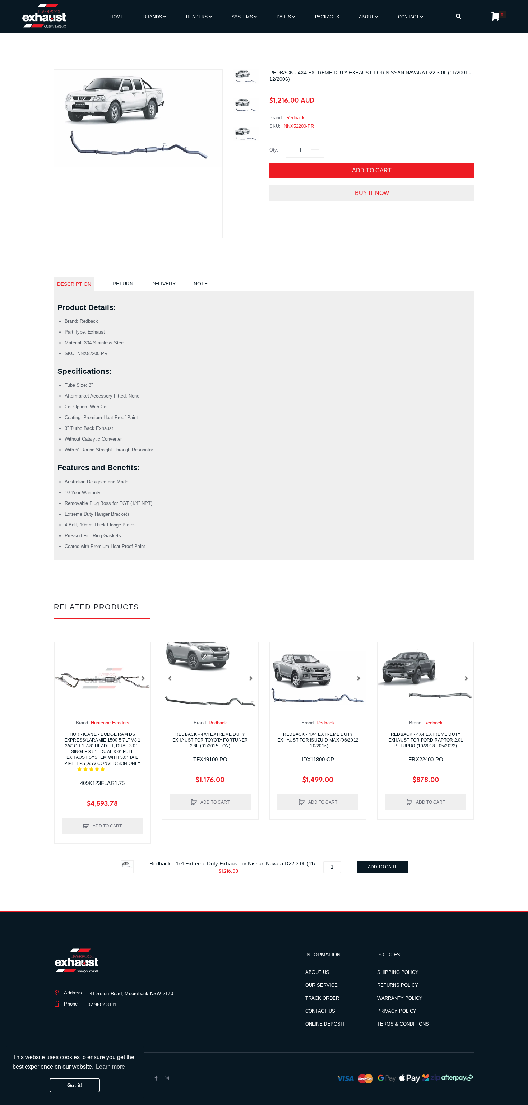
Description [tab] (74, 284)
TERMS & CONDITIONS (403, 1024)
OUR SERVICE (321, 985)
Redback (295, 117)
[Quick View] (63, 665)
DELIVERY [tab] (163, 284)
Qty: (273, 150)
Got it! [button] (75, 1085)
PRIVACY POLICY (396, 1011)
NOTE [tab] (201, 284)
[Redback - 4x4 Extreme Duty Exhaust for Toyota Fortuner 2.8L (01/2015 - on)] (210, 678)
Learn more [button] (110, 1067)
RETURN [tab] (122, 284)
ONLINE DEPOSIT (325, 1024)
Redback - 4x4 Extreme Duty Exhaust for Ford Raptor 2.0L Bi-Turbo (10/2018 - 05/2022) (425, 740)
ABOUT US (317, 972)
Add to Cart (372, 170)
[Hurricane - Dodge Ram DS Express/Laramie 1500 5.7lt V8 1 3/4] (102, 678)
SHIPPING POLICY (397, 972)
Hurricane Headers (110, 722)
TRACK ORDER (322, 998)
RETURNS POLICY (397, 985)
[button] (62, 678)
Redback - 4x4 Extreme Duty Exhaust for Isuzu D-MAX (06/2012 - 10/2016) (317, 740)
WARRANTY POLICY (399, 998)
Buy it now (372, 193)
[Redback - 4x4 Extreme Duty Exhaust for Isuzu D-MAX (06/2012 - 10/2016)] (318, 678)
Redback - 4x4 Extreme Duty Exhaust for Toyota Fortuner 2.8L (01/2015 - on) (210, 740)
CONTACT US (320, 1011)
